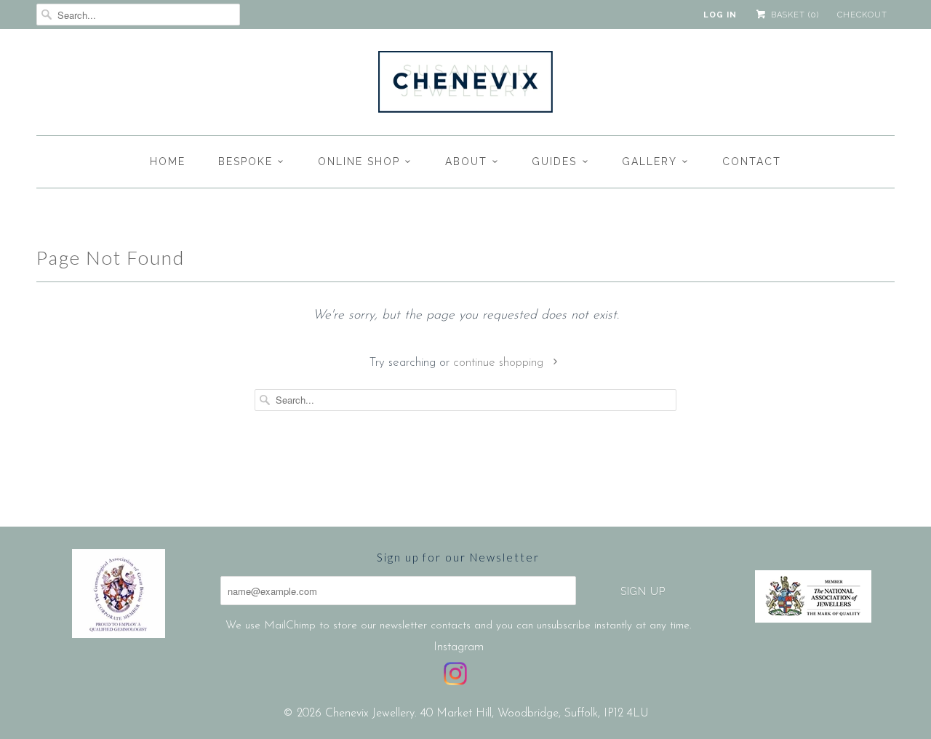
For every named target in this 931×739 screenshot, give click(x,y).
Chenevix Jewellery (370, 713)
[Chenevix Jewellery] (465, 86)
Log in (720, 15)
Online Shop (359, 161)
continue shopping (500, 362)
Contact (751, 161)
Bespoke (245, 161)
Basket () (793, 15)
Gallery (649, 161)
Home (167, 161)
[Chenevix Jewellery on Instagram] (455, 673)
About (466, 161)
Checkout (862, 15)
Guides (554, 161)
